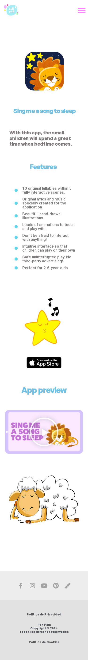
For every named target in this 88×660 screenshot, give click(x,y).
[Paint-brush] (67, 585)
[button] (44, 432)
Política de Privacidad (44, 614)
